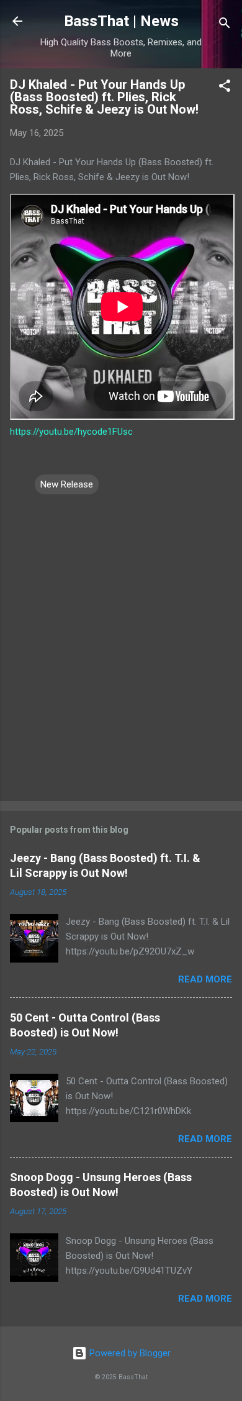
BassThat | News (121, 21)
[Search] (224, 25)
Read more (205, 979)
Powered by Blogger (129, 1353)
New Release (66, 484)
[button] (224, 87)
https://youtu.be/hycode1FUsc (71, 431)
